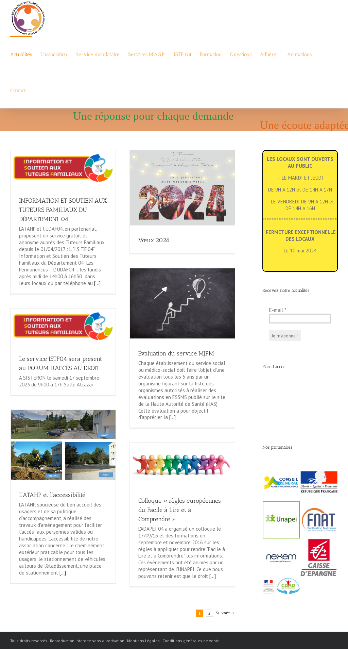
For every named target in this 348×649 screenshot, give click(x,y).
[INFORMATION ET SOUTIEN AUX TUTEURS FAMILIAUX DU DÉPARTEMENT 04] (63, 168)
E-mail (277, 310)
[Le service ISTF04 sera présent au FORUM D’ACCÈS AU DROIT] (63, 326)
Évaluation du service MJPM (176, 353)
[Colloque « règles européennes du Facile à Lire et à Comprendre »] (182, 464)
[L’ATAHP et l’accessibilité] (63, 445)
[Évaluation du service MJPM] (182, 303)
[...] (97, 283)
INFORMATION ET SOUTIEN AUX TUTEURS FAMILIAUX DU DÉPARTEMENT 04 (63, 210)
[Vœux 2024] (182, 187)
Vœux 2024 (153, 240)
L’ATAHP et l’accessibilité (52, 495)
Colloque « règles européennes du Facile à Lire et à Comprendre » (179, 510)
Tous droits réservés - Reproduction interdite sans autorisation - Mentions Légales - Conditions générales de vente (115, 640)
